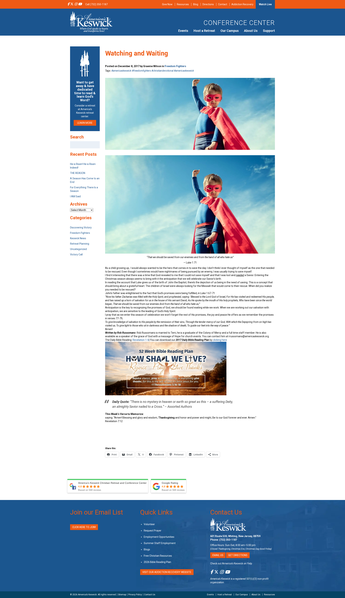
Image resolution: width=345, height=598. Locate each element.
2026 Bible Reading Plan (157, 562)
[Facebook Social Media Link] (68, 4)
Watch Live (265, 4)
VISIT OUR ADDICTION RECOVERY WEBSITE (166, 572)
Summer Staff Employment (160, 543)
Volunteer (149, 524)
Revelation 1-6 (141, 339)
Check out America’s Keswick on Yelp (231, 563)
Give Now (167, 4)
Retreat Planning (79, 243)
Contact (222, 4)
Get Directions (237, 555)
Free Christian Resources (158, 555)
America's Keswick (220, 578)
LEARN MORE (85, 122)
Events (183, 31)
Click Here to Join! (84, 527)
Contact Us (226, 512)
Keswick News (78, 238)
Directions (208, 4)
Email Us (217, 555)
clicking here (220, 339)
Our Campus (229, 31)
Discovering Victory (81, 227)
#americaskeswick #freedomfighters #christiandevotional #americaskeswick (152, 70)
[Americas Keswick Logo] (91, 21)
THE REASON (77, 173)
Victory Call (76, 254)
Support (269, 31)
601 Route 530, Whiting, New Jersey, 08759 (235, 536)
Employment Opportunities (159, 536)
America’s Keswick (87, 594)
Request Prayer (152, 530)
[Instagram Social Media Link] (75, 4)
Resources (183, 4)
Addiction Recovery (242, 4)
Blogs (147, 549)
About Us (250, 31)
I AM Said (75, 196)
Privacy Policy (135, 594)
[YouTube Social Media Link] (80, 4)
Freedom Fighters (175, 66)
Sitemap (122, 594)
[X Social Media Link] (71, 4)
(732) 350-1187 (228, 539)
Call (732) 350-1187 (96, 4)
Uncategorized (78, 249)
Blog (195, 4)
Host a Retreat (204, 31)
